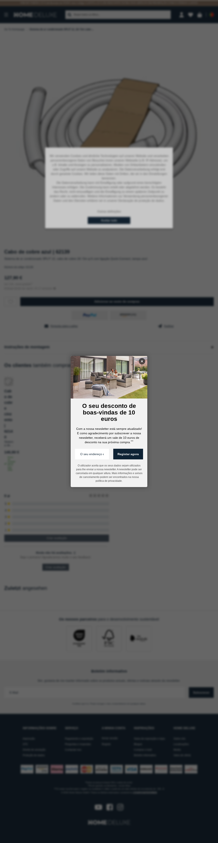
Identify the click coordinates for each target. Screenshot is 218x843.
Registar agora (128, 454)
